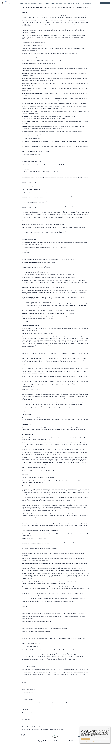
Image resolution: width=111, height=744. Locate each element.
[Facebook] (21, 735)
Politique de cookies (89, 741)
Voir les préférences (104, 738)
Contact (47, 3)
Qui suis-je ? (78, 3)
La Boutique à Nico (87, 3)
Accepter (85, 738)
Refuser (94, 738)
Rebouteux (27, 3)
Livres (65, 3)
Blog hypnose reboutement (56, 3)
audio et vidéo (71, 3)
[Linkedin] (24, 735)
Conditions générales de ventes (98, 741)
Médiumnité (34, 3)
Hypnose (40, 3)
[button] (108, 728)
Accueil (21, 3)
